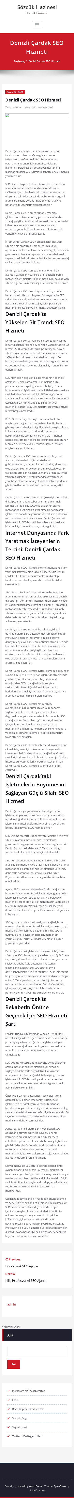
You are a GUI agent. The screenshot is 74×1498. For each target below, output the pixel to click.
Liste (15, 1400)
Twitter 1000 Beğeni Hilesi (27, 1436)
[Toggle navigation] (37, 24)
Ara (10, 1335)
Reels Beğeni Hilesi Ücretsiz (28, 1409)
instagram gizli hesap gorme (28, 1391)
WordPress (35, 1486)
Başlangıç (19, 61)
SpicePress (60, 1486)
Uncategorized (44, 107)
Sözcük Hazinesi (37, 7)
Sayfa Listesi (19, 1427)
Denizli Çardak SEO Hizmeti (44, 61)
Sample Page (19, 1418)
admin (17, 107)
